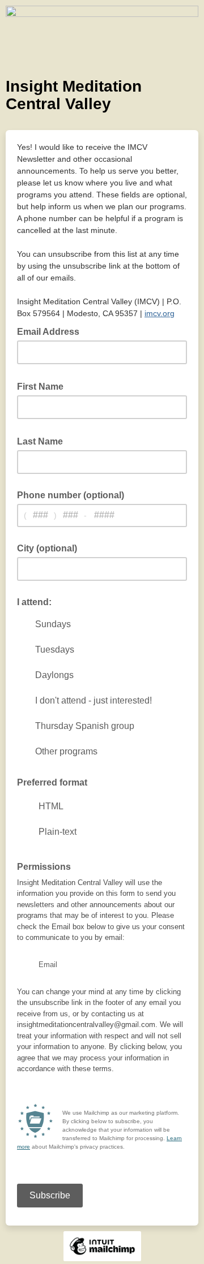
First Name (43, 385)
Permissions (44, 867)
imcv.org (159, 313)
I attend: (34, 602)
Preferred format (52, 782)
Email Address (51, 331)
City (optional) (47, 548)
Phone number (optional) (70, 495)
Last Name (43, 440)
